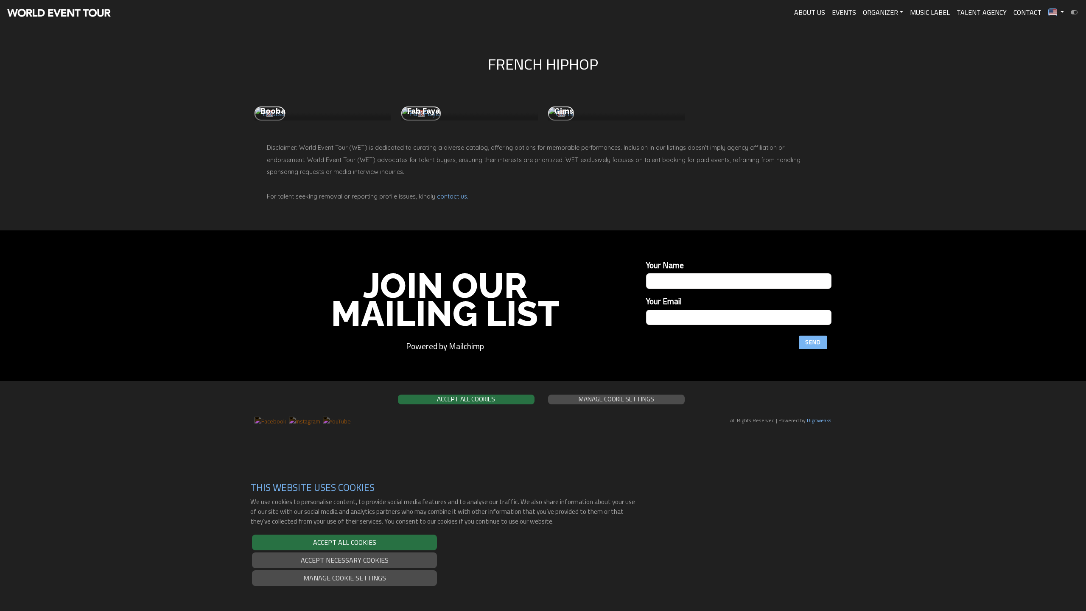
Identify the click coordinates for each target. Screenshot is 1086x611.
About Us (809, 12)
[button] (1056, 12)
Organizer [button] (880, 12)
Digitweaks (819, 420)
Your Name (665, 265)
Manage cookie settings (344, 578)
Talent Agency (982, 12)
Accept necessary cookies (345, 560)
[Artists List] (1074, 12)
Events (844, 12)
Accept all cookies (344, 542)
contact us (452, 196)
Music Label (930, 12)
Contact (1027, 12)
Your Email (664, 301)
